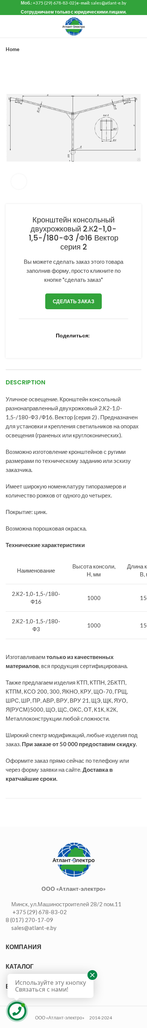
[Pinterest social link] (60, 344)
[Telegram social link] (104, 344)
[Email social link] (51, 344)
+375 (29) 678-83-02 (54, 3)
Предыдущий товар (122, 49)
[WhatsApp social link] (86, 344)
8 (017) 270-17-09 (29, 919)
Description (25, 382)
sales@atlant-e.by (108, 3)
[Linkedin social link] (69, 344)
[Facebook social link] (34, 344)
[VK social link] (95, 344)
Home (13, 49)
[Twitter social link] (43, 344)
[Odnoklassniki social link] (78, 344)
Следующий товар (137, 49)
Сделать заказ (73, 301)
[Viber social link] (112, 344)
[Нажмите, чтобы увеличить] (18, 181)
